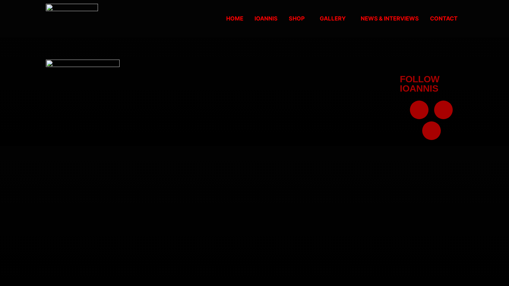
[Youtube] (431, 130)
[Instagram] (443, 110)
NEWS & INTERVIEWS (390, 18)
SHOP (297, 18)
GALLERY (333, 18)
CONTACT (444, 18)
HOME (234, 18)
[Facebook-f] (419, 110)
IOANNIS (266, 18)
